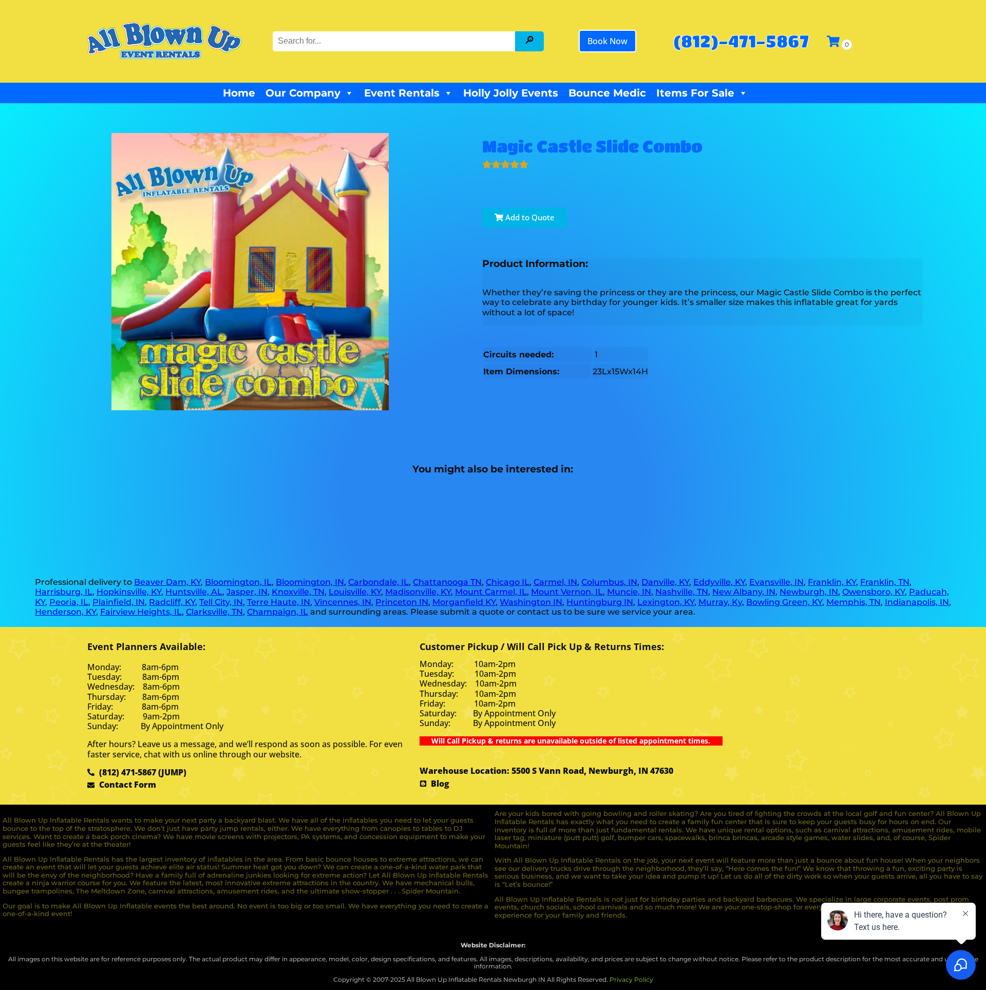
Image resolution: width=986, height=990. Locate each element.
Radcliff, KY (172, 602)
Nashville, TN (681, 592)
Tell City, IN (221, 602)
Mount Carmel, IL (491, 592)
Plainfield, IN (118, 602)
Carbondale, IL (378, 582)
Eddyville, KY (719, 582)
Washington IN (531, 602)
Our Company (303, 93)
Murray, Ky (720, 602)
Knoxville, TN (298, 592)
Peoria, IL (68, 602)
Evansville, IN (776, 582)
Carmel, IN (555, 582)
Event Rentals (402, 93)
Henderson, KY (65, 612)
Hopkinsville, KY (129, 592)
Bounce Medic (607, 93)
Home (239, 93)
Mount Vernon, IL (567, 592)
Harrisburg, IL (63, 592)
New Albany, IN (743, 592)
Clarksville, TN (214, 612)
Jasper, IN (247, 592)
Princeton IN (401, 602)
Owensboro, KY (873, 592)
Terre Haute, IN (278, 602)
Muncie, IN (629, 592)
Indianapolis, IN (917, 602)
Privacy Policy (631, 979)
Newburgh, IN (809, 592)
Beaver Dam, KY (167, 582)
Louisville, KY (355, 592)
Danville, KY (665, 582)
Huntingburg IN (599, 602)
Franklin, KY (832, 582)
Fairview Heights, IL (141, 612)
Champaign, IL (277, 612)
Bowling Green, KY (784, 602)
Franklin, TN (884, 582)
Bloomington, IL (238, 582)
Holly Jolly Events (510, 93)
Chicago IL (507, 582)
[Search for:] (395, 40)
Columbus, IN (609, 582)
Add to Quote (529, 217)
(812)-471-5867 (740, 41)
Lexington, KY (665, 602)
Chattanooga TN (447, 582)
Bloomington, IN (310, 582)
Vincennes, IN (342, 602)
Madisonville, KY (418, 592)
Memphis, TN (853, 602)
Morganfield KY (464, 602)
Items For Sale (695, 93)
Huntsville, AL (193, 592)
